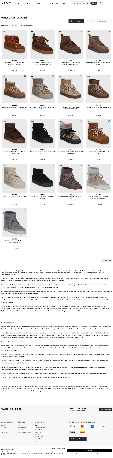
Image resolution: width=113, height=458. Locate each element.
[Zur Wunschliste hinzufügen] (25, 31)
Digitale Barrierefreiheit (24, 432)
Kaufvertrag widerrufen (78, 439)
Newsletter (21, 430)
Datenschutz (38, 438)
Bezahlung (38, 432)
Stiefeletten (45, 367)
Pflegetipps (4, 432)
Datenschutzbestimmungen (58, 448)
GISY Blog (3, 425)
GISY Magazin (4, 427)
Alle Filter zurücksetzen (26, 25)
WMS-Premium (22, 427)
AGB (36, 425)
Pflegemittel (4, 430)
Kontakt (37, 434)
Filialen (20, 425)
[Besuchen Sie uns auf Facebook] (15, 409)
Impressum (38, 441)
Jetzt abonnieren (105, 409)
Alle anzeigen (107, 260)
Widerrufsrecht (39, 436)
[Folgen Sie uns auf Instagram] (20, 409)
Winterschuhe (7, 354)
